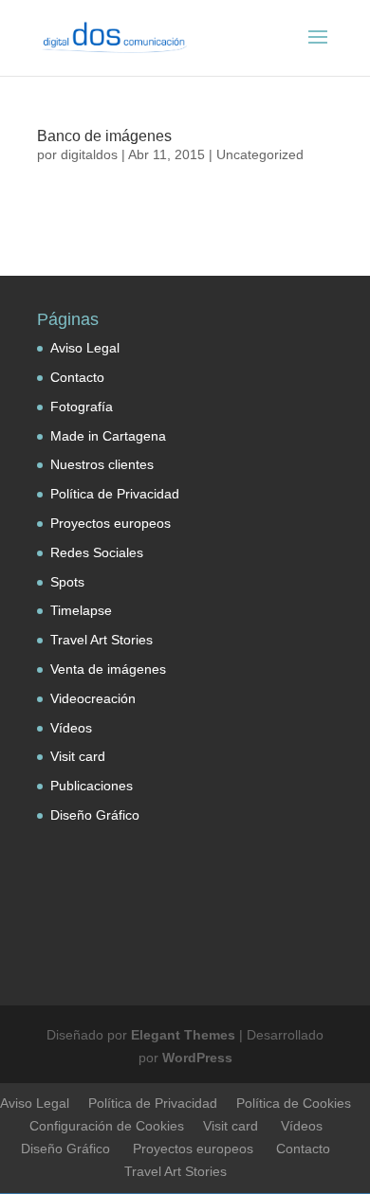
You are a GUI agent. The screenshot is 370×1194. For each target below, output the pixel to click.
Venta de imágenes (108, 669)
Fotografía (81, 406)
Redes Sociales (96, 552)
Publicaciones (91, 785)
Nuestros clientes (102, 464)
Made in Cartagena (108, 435)
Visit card (77, 756)
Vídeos (71, 727)
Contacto (77, 377)
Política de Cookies (293, 1103)
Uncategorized (260, 154)
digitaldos (89, 154)
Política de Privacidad (114, 493)
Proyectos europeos (110, 523)
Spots (67, 581)
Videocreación (93, 698)
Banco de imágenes (104, 136)
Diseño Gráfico (94, 815)
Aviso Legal (85, 347)
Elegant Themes (183, 1034)
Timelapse (81, 610)
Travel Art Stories (101, 639)
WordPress (197, 1057)
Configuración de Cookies (106, 1125)
